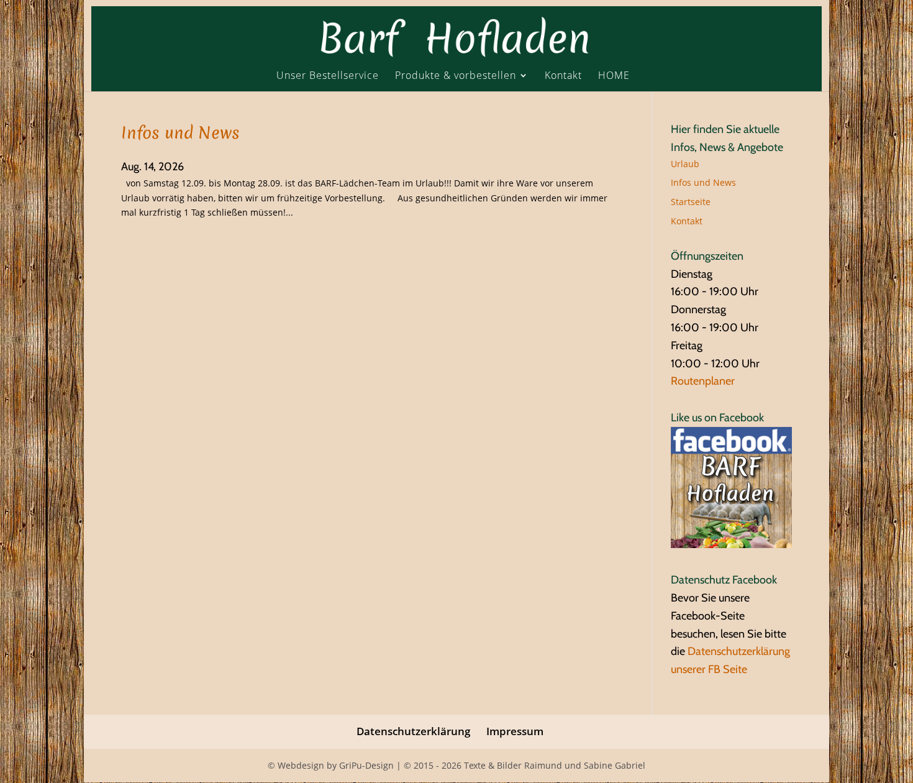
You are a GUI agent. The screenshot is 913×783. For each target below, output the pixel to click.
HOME (614, 76)
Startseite (691, 202)
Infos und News (180, 132)
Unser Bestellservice (327, 76)
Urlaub (685, 164)
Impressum (514, 731)
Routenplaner (703, 381)
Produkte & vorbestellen (455, 76)
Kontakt (563, 76)
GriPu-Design (366, 765)
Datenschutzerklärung (413, 731)
